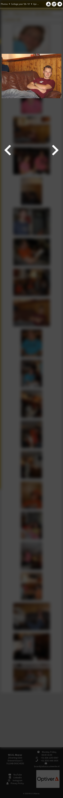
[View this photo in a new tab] (54, 4)
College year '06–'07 (20, 4)
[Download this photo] (48, 4)
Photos (4, 4)
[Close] (59, 4)
